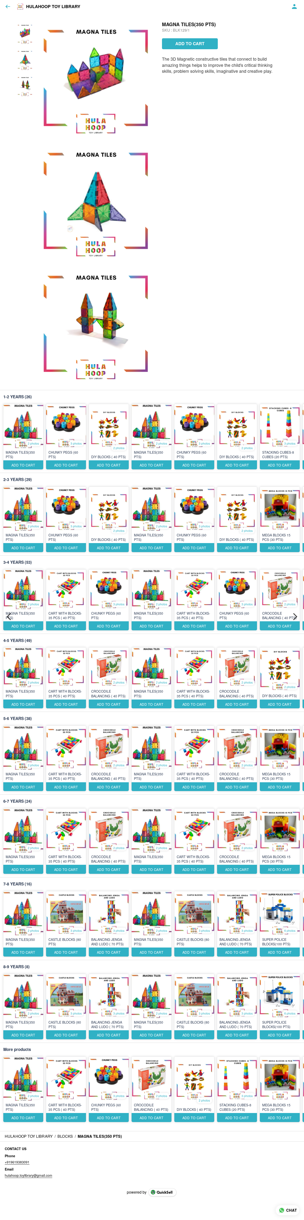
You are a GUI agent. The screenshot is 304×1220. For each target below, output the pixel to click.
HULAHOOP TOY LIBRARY (53, 6)
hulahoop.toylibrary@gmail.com (28, 1175)
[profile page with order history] (294, 6)
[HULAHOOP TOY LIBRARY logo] (20, 6)
